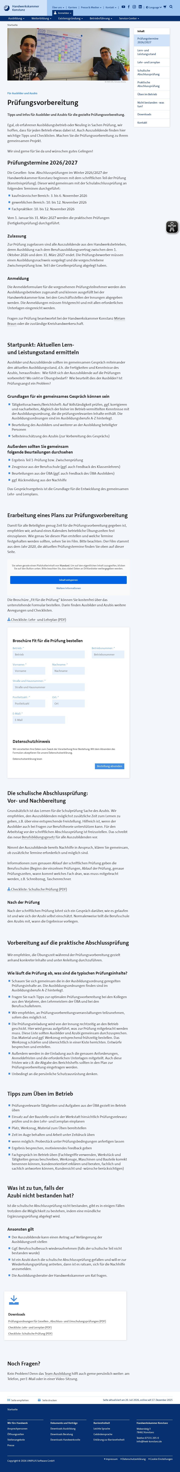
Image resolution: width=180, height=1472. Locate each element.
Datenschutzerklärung (134, 1459)
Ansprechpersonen (17, 1428)
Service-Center (128, 18)
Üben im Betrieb (147, 94)
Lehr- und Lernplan (148, 62)
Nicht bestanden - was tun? (150, 104)
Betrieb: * (18, 648)
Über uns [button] (57, 7)
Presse (10, 1445)
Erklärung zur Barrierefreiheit (109, 1439)
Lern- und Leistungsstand (146, 52)
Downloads (144, 114)
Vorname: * (19, 664)
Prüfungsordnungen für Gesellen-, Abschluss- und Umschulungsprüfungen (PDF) (57, 1321)
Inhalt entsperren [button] (68, 579)
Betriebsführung (100, 18)
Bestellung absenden (109, 766)
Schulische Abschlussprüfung (148, 72)
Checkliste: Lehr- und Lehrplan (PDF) (38, 619)
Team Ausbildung (58, 1373)
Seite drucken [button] (49, 1400)
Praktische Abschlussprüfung (148, 84)
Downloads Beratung (61, 1434)
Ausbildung (15, 18)
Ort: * (55, 697)
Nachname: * (60, 664)
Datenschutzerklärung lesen (27, 758)
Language (154, 7)
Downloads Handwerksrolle (65, 1439)
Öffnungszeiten (15, 1434)
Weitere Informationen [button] (68, 588)
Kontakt (142, 122)
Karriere (72, 7)
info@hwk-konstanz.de (149, 1441)
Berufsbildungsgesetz (38, 837)
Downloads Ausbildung (62, 1428)
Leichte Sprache (102, 1428)
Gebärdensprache (103, 1434)
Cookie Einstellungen (161, 1459)
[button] (62, 13)
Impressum (111, 1459)
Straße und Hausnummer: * (29, 681)
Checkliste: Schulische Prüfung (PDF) (38, 889)
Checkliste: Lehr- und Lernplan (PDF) (30, 1327)
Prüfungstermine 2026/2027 (147, 40)
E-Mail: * (18, 713)
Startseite (12, 25)
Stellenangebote (16, 1439)
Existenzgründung (69, 18)
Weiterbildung (40, 18)
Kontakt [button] (110, 7)
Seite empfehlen (20, 1400)
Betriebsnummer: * (103, 648)
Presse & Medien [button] (90, 7)
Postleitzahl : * (21, 697)
